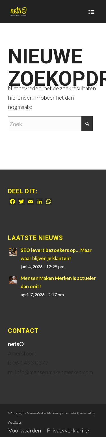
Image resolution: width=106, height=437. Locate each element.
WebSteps (14, 422)
